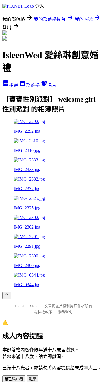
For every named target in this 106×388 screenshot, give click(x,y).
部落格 (33, 85)
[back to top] (6, 295)
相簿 (14, 85)
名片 (52, 85)
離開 (32, 379)
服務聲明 (65, 312)
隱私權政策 (43, 312)
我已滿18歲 (14, 379)
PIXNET (32, 306)
